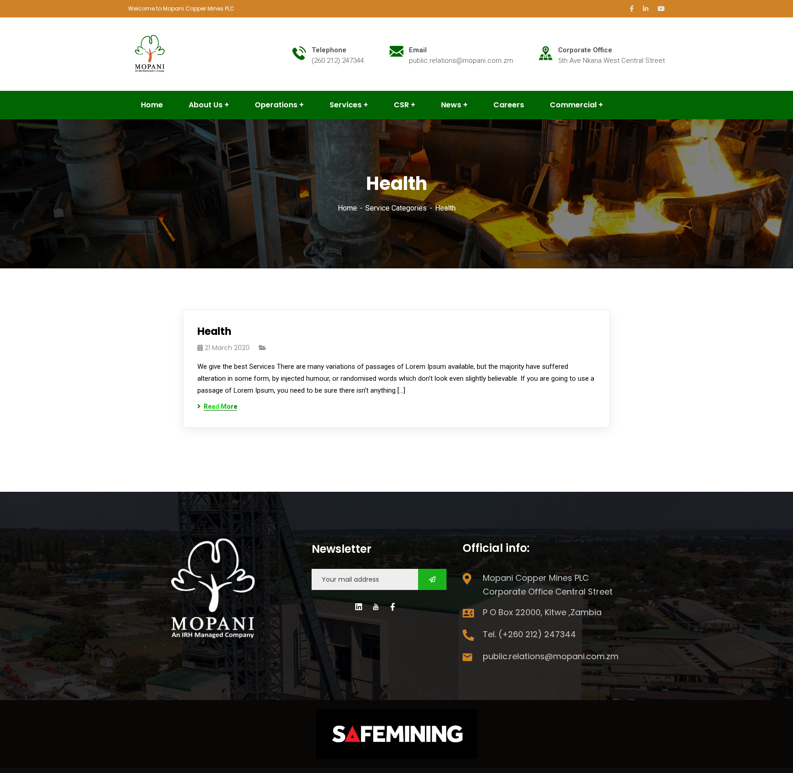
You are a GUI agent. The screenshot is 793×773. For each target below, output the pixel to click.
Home (347, 208)
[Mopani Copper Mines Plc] (150, 53)
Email (418, 50)
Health (214, 331)
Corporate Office (585, 50)
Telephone (329, 50)
